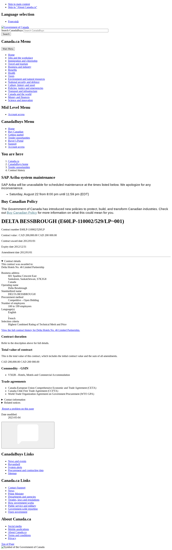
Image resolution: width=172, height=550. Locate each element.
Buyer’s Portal (15, 140)
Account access (16, 114)
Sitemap (12, 473)
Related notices (12, 402)
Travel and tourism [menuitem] (18, 63)
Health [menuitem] (11, 73)
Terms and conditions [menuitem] (19, 535)
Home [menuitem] (11, 54)
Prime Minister (16, 493)
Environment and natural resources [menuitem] (26, 79)
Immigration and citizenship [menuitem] (22, 60)
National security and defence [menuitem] (23, 82)
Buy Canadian (15, 131)
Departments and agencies (22, 496)
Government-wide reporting (23, 508)
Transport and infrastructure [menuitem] (22, 91)
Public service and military (22, 505)
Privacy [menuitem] (12, 538)
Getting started (16, 134)
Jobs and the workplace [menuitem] (20, 57)
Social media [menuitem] (15, 526)
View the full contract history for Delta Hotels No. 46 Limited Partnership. (40, 330)
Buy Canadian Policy (22, 212)
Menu (8, 49)
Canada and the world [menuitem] (19, 94)
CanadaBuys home (18, 164)
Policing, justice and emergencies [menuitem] (25, 88)
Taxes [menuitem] (11, 76)
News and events (17, 461)
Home (11, 128)
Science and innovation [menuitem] (20, 100)
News (11, 490)
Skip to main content (19, 4)
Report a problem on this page (18, 408)
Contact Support (16, 487)
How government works (21, 502)
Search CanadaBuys (12, 30)
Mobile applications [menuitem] (18, 529)
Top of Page (7, 544)
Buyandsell (14, 464)
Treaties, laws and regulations (23, 499)
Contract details (12, 261)
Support (12, 143)
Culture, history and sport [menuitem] (21, 85)
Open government (17, 511)
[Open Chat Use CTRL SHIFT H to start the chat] (27, 435)
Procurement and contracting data (26, 470)
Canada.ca (13, 161)
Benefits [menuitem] (12, 69)
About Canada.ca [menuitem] (17, 532)
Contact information (14, 399)
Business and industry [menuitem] (19, 66)
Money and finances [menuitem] (19, 97)
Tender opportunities (19, 137)
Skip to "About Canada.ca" (22, 7)
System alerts (15, 467)
